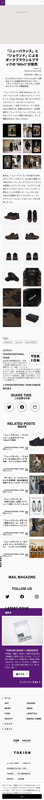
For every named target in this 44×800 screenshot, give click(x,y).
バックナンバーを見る (28, 682)
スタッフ (8, 729)
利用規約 (10, 773)
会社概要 (21, 779)
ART (7, 703)
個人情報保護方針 (24, 773)
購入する (20, 674)
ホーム (7, 698)
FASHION (28, 74)
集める (38, 74)
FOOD (7, 713)
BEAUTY (9, 718)
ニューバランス (31, 342)
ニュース (19, 342)
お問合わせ (27, 763)
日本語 (16, 740)
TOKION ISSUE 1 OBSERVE (22, 650)
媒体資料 (10, 779)
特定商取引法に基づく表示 (17, 768)
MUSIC (8, 708)
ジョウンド (8, 342)
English (26, 740)
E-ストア (8, 723)
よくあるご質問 (12, 763)
